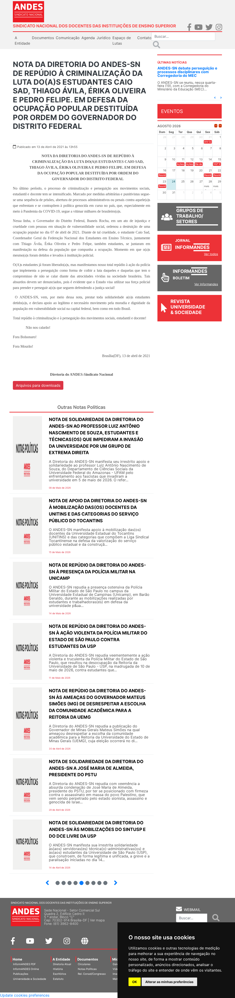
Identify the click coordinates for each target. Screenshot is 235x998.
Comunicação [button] (68, 37)
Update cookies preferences (24, 995)
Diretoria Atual (62, 964)
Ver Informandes (206, 284)
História (58, 969)
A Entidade (61, 959)
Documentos (87, 959)
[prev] (215, 125)
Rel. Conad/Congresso (92, 973)
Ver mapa (97, 920)
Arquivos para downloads (38, 385)
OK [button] (134, 982)
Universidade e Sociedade (29, 979)
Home (17, 959)
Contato (144, 37)
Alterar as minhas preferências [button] (169, 982)
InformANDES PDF (24, 964)
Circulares (84, 964)
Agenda (88, 37)
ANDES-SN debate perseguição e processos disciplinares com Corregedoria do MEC (187, 72)
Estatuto (58, 979)
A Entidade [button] (22, 40)
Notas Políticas (87, 969)
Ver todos (211, 254)
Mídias (117, 959)
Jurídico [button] (104, 37)
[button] (214, 97)
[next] (220, 125)
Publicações (20, 973)
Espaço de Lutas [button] (121, 40)
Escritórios (59, 973)
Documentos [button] (43, 37)
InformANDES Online (26, 969)
